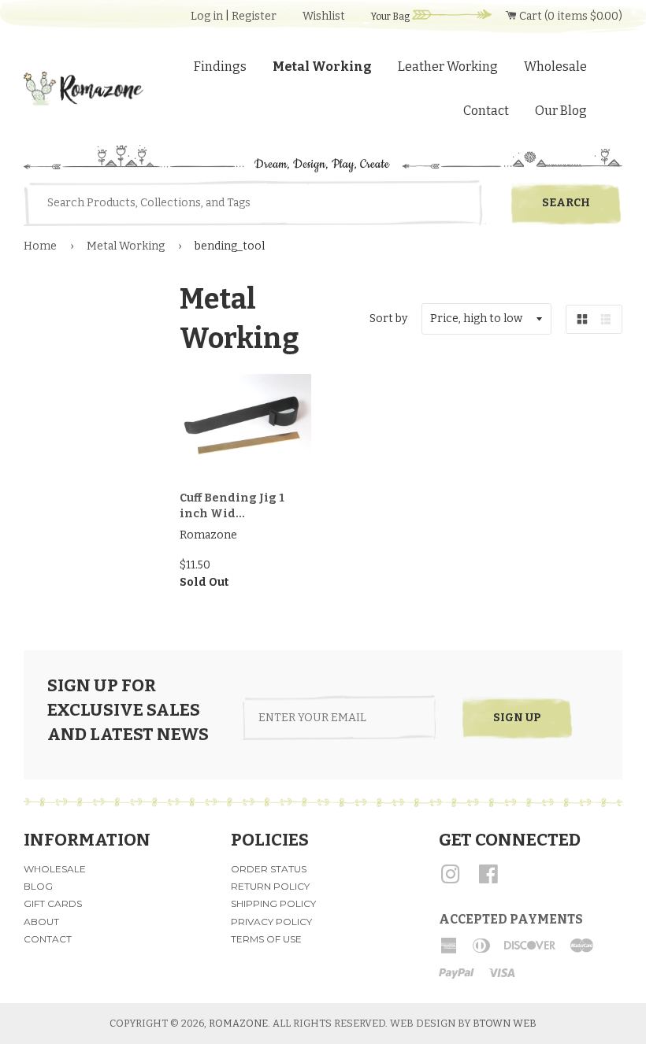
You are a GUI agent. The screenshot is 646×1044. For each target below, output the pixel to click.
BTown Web (504, 1023)
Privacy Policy (271, 921)
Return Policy (270, 886)
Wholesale (555, 66)
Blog (38, 886)
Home (40, 246)
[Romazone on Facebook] (488, 880)
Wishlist (324, 16)
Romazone (238, 1023)
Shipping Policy (273, 903)
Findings (220, 66)
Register (254, 16)
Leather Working (448, 66)
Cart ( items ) (569, 16)
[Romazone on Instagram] (450, 880)
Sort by (388, 318)
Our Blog (561, 110)
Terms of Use (266, 939)
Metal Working (322, 66)
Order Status (268, 869)
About (41, 921)
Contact (486, 110)
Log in (207, 16)
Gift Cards (53, 903)
